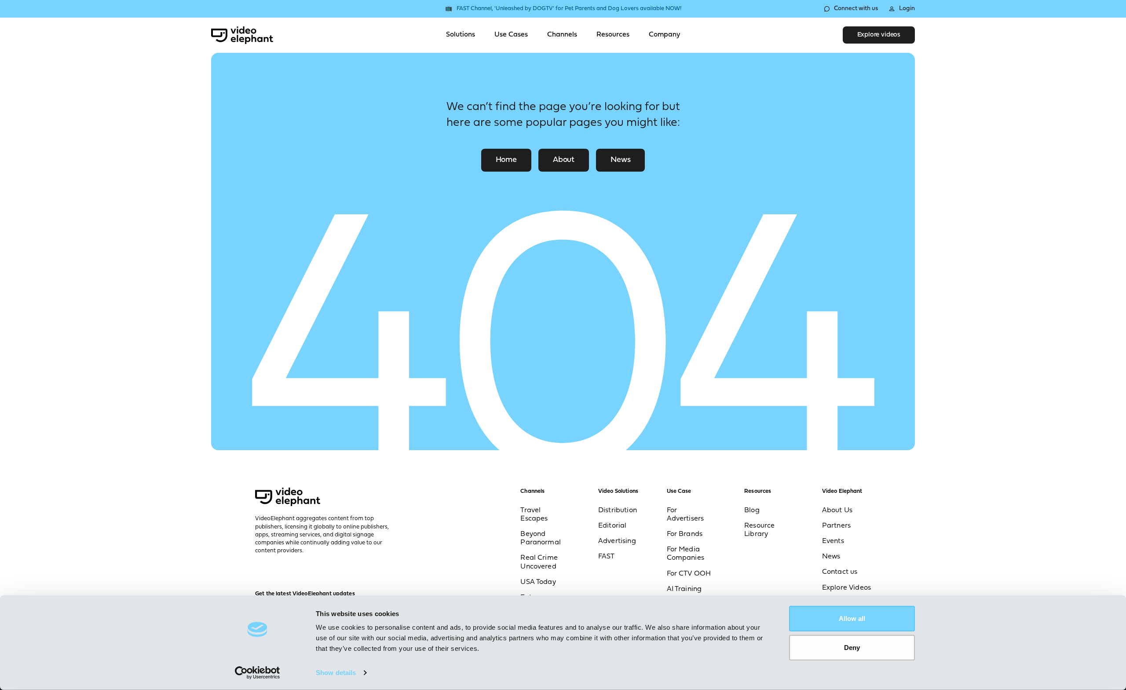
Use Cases (511, 34)
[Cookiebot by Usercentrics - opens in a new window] (257, 672)
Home (506, 160)
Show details (336, 672)
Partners (836, 525)
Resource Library (759, 530)
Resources (612, 34)
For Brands (685, 534)
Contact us (840, 572)
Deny (852, 647)
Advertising (617, 541)
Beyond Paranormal (540, 538)
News (620, 160)
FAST (606, 556)
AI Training (684, 589)
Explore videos (878, 35)
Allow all (852, 618)
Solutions (460, 34)
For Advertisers (685, 514)
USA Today (538, 582)
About (563, 160)
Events (833, 541)
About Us (837, 510)
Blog (752, 510)
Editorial (612, 525)
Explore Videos (846, 587)
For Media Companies (685, 554)
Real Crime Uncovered (539, 562)
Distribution (617, 510)
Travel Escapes (534, 514)
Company (664, 34)
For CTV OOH (689, 573)
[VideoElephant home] (242, 35)
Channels (562, 34)
